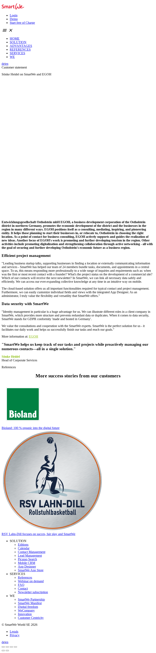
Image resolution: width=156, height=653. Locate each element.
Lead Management (30, 555)
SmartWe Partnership (31, 599)
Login (13, 15)
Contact (23, 588)
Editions (23, 544)
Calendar (23, 548)
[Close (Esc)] (3, 647)
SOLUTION (18, 42)
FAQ (21, 585)
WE (12, 57)
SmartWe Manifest (30, 603)
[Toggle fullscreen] (11, 647)
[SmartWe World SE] (13, 8)
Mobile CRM (26, 563)
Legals (14, 631)
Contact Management (31, 552)
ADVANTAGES (21, 46)
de (3, 63)
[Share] (7, 647)
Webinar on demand (31, 581)
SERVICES (17, 53)
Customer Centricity (31, 617)
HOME (15, 38)
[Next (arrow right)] (7, 650)
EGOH (33, 336)
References (25, 577)
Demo (14, 19)
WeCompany (26, 610)
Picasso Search (27, 559)
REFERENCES (20, 49)
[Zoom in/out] (15, 647)
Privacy (15, 635)
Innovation (25, 614)
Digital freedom (28, 606)
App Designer (27, 566)
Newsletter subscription (33, 592)
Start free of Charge (22, 22)
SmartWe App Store (30, 570)
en (6, 63)
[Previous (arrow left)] (3, 650)
